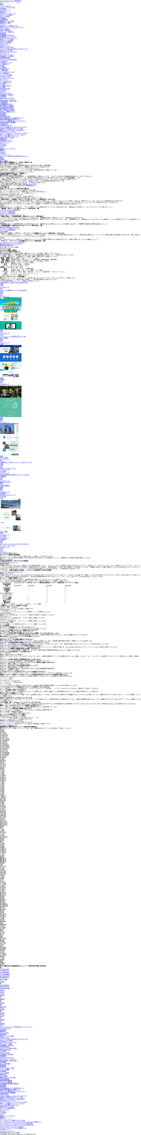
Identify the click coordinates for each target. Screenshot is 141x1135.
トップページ (4, 154)
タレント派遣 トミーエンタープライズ (13, 127)
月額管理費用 (4, 58)
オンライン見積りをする (8, 725)
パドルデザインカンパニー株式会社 (12, 242)
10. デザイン (4, 79)
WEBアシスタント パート (9, 38)
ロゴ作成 (3, 471)
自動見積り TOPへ (6, 141)
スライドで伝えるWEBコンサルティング (14, 49)
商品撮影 (3, 1067)
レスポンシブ (4, 287)
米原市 (2, 1013)
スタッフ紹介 (4, 29)
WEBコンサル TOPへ (7, 47)
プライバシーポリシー (7, 1131)
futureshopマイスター (7, 98)
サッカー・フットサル (7, 545)
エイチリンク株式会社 (7, 213)
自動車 (2, 379)
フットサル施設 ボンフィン (9, 136)
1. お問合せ (4, 61)
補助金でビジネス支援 (7, 1077)
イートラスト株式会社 (7, 230)
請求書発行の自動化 (7, 105)
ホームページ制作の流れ (8, 59)
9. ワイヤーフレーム (7, 78)
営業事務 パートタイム (8, 36)
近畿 (1, 158)
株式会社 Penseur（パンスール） (11, 244)
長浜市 (2, 1003)
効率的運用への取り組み (8, 101)
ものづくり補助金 (6, 1082)
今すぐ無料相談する (28, 185)
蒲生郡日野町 (4, 986)
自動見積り (4, 139)
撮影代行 (3, 1074)
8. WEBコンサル (5, 76)
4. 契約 (2, 66)
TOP (1, 1025)
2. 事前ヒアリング (6, 62)
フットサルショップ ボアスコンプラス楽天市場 (16, 1123)
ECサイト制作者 (5, 43)
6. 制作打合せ (4, 69)
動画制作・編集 (5, 23)
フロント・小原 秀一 (7, 32)
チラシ (2, 147)
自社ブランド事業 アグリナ (9, 26)
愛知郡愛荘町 (4, 977)
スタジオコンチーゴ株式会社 (10, 210)
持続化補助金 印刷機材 (8, 122)
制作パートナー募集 (7, 39)
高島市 (2, 999)
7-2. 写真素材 (4, 73)
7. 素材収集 (4, 70)
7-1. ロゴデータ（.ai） (7, 72)
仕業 (1, 284)
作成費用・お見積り (7, 56)
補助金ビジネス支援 (7, 21)
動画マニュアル (5, 482)
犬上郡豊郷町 (5, 974)
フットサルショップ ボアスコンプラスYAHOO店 (17, 1125)
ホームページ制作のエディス (10, 228)
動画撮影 (3, 1065)
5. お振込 (3, 67)
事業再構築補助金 (6, 1080)
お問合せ (3, 153)
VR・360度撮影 (5, 1063)
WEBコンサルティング (8, 13)
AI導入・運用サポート (7, 112)
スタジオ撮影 (4, 1070)
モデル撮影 (4, 1076)
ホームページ (4, 53)
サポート (3, 151)
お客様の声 (4, 124)
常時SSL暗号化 (5, 89)
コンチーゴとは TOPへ (8, 7)
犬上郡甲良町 (4, 970)
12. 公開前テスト (6, 82)
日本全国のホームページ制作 (10, 1132)
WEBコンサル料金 (6, 50)
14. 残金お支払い (6, 85)
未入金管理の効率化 (7, 107)
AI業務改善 (4, 20)
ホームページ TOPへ (7, 55)
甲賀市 (2, 993)
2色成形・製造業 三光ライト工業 (11, 128)
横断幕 (2, 150)
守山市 (2, 1016)
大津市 (2, 982)
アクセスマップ (5, 10)
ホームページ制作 (6, 15)
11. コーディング (6, 81)
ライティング (4, 473)
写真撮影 (3, 18)
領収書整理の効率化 (7, 108)
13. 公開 (2, 84)
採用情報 (3, 33)
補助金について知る (30, 184)
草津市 (2, 990)
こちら (31, 628)
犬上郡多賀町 (4, 972)
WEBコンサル (5, 46)
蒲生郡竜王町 (5, 988)
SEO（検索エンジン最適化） (18, 644)
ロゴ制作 (3, 90)
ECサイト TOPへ (6, 93)
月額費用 (3, 96)
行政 (1, 484)
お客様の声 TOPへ (6, 125)
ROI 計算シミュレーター (8, 52)
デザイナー (4, 44)
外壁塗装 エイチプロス (8, 131)
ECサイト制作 (5, 16)
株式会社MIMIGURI (7, 245)
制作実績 (3, 113)
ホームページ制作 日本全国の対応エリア (14, 156)
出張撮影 (3, 493)
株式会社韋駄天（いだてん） (10, 227)
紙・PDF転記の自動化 (7, 110)
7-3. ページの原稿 (6, 75)
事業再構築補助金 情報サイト (10, 119)
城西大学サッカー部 (7, 138)
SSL (1, 288)
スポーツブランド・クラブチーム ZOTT (13, 133)
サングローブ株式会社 (7, 211)
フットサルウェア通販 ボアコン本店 (12, 1120)
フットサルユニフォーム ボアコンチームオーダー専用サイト (21, 1122)
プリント (3, 24)
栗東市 (2, 1024)
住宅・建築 (4, 338)
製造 (1, 419)
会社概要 (3, 9)
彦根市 (2, 1009)
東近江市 (3, 1007)
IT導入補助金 (4, 1079)
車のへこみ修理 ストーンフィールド (12, 135)
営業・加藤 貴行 (5, 30)
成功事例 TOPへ (5, 116)
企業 (1, 292)
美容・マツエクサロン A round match (12, 130)
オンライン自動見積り (7, 1108)
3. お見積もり (4, 64)
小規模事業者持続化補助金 (9, 1083)
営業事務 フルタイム (7, 35)
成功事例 (3, 115)
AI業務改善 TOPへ (6, 104)
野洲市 (2, 1020)
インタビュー (4, 538)
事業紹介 (3, 12)
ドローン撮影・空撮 (7, 1068)
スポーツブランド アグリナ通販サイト (13, 1128)
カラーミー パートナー (8, 99)
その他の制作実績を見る (8, 553)
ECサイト (3, 92)
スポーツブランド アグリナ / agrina (12, 1126)
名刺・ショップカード (7, 148)
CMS (1, 285)
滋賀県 (2, 159)
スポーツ (3, 551)
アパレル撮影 (4, 1073)
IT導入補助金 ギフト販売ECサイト (12, 118)
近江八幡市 (4, 161)
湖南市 (2, 995)
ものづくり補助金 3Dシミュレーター (12, 121)
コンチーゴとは (5, 6)
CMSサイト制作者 (6, 41)
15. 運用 (2, 87)
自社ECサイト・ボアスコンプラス (12, 27)
